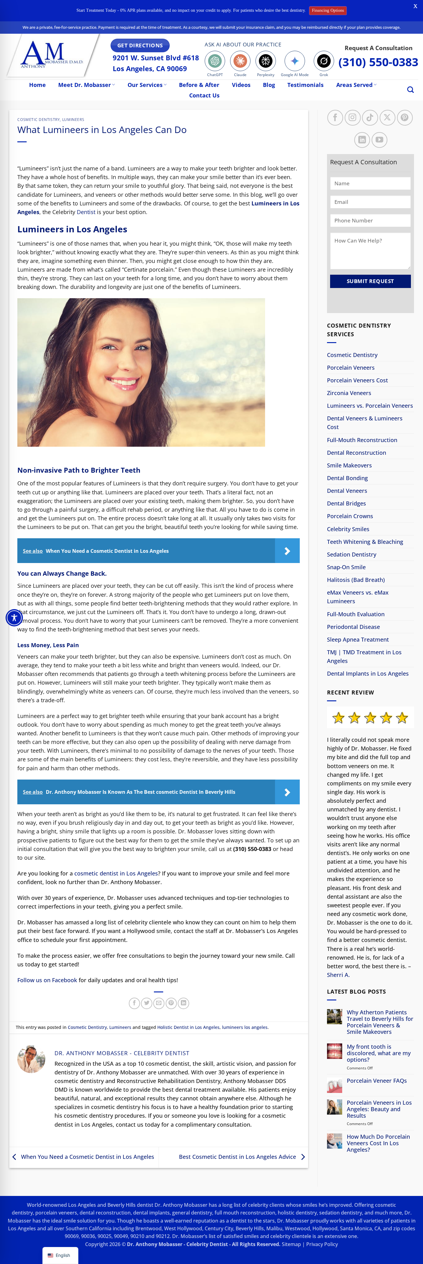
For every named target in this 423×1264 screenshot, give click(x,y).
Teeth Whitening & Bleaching (365, 541)
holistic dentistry (297, 1212)
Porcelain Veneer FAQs (377, 1080)
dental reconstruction (105, 1212)
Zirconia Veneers (349, 393)
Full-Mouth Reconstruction (362, 439)
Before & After (199, 84)
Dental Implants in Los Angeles (368, 673)
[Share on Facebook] (134, 1003)
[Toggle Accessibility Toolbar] (14, 618)
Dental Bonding (347, 478)
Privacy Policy (322, 1244)
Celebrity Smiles (348, 528)
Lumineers (73, 119)
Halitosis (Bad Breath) (356, 579)
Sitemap (291, 1244)
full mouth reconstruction (245, 1212)
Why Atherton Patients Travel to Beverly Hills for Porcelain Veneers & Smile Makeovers (380, 1022)
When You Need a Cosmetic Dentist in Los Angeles (87, 1156)
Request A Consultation (378, 48)
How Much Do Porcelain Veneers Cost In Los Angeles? (378, 1143)
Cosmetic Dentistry (38, 119)
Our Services (145, 84)
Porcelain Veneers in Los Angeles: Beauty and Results (379, 1109)
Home (37, 84)
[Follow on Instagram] (352, 118)
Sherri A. (338, 974)
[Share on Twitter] (146, 1003)
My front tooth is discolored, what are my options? (379, 1053)
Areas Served (354, 84)
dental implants (151, 1212)
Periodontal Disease (353, 626)
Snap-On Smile (346, 567)
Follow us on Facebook (47, 980)
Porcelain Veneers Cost (357, 380)
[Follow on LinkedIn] (362, 140)
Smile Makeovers (349, 465)
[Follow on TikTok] (370, 118)
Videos (241, 84)
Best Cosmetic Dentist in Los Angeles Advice (238, 1156)
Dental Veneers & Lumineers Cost (365, 423)
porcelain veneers (56, 1212)
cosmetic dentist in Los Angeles (116, 873)
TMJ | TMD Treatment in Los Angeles (364, 656)
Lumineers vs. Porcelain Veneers (370, 405)
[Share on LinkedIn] (183, 1003)
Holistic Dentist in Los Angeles (188, 1027)
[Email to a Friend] (158, 1003)
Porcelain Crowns (350, 516)
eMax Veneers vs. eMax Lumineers (358, 597)
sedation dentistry (340, 1212)
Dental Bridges (346, 503)
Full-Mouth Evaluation (356, 613)
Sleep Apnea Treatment (358, 639)
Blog (269, 84)
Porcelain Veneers (351, 367)
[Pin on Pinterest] (171, 1003)
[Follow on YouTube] (379, 140)
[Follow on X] (387, 118)
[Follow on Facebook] (335, 118)
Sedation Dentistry (351, 554)
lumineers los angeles (245, 1027)
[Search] (410, 89)
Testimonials (305, 84)
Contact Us (204, 95)
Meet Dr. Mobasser (84, 84)
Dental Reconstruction (356, 452)
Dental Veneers (347, 490)
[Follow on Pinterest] (404, 118)
